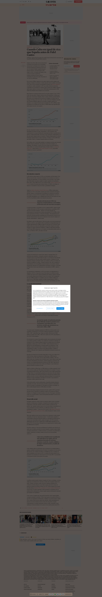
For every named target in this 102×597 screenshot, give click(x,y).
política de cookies (59, 296)
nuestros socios (48, 290)
